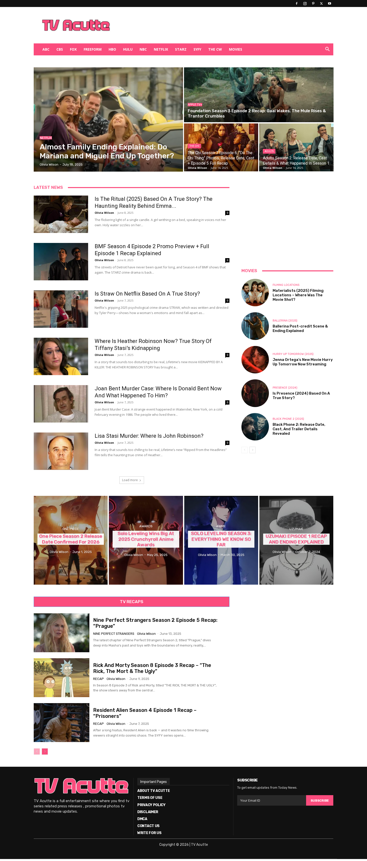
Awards (146, 526)
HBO (112, 49)
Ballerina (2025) (285, 320)
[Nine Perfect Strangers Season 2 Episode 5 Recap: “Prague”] (61, 632)
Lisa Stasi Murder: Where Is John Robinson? (149, 436)
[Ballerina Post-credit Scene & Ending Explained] (255, 326)
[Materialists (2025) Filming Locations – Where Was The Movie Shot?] (255, 292)
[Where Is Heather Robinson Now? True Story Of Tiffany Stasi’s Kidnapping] (61, 356)
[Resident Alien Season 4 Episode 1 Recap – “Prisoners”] (61, 722)
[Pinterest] (313, 3)
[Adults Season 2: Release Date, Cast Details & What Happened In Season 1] (296, 147)
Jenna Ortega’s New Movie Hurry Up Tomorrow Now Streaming (303, 361)
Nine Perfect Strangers (113, 633)
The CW (215, 49)
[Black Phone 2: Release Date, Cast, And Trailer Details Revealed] (255, 426)
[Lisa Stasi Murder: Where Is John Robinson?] (61, 451)
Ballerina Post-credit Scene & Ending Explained (300, 328)
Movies (235, 49)
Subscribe (320, 800)
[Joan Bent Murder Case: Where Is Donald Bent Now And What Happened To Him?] (61, 404)
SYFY (197, 49)
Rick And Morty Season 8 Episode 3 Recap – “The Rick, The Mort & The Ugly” (152, 668)
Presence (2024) (285, 387)
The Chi (194, 146)
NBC (143, 49)
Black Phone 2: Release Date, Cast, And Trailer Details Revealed (299, 429)
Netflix (161, 49)
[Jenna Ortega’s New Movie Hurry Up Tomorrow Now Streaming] (255, 359)
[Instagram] (305, 3)
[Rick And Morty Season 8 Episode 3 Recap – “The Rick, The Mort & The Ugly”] (61, 677)
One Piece (70, 529)
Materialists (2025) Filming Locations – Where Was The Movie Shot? (298, 295)
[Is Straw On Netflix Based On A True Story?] (61, 309)
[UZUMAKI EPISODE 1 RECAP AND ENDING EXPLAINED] (296, 540)
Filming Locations (286, 285)
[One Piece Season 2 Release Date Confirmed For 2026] (71, 540)
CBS (59, 49)
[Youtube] (329, 3)
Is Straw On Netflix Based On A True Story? (147, 294)
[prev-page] (244, 450)
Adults (269, 151)
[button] (327, 49)
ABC (45, 49)
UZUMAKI (296, 529)
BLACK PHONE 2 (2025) (288, 419)
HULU (128, 49)
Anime (221, 526)
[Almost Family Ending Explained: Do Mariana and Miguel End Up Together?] (108, 119)
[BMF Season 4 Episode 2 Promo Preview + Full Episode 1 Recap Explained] (61, 261)
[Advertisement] (209, 25)
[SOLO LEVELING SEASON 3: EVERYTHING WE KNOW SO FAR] (221, 540)
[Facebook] (296, 3)
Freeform (93, 49)
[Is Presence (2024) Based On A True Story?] (255, 393)
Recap (98, 678)
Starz (180, 49)
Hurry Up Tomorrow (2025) (293, 354)
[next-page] (252, 450)
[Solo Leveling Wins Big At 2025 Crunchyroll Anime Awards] (146, 540)
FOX (73, 49)
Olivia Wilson (104, 213)
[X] (321, 3)
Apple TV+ (195, 104)
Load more (130, 480)
